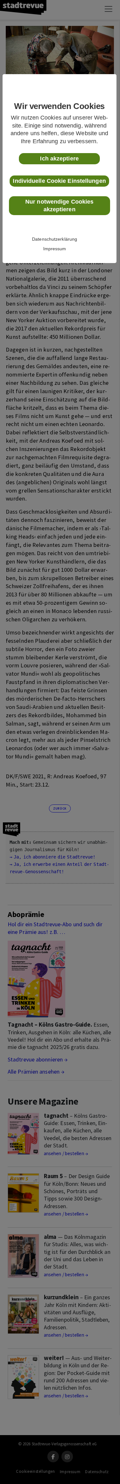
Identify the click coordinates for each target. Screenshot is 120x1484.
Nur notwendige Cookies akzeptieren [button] (59, 205)
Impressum (54, 248)
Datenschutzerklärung (54, 239)
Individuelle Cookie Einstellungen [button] (59, 181)
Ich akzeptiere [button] (59, 158)
